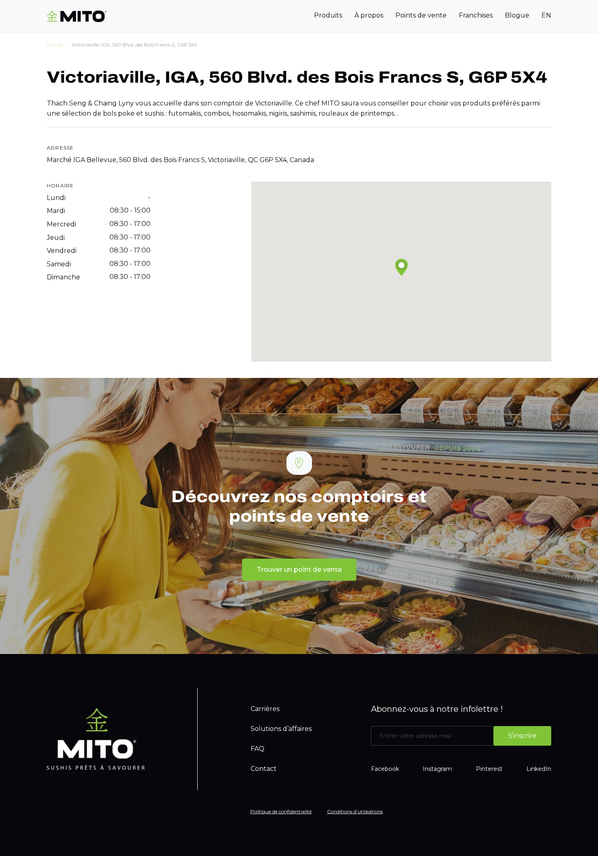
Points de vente (421, 15)
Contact (264, 769)
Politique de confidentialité (281, 811)
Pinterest (489, 769)
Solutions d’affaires (281, 729)
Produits (328, 15)
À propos (368, 15)
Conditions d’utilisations (355, 811)
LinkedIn (538, 769)
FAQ (257, 749)
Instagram (437, 769)
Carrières (265, 709)
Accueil (55, 45)
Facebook (385, 769)
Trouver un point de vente (299, 569)
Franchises (476, 15)
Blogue (517, 15)
